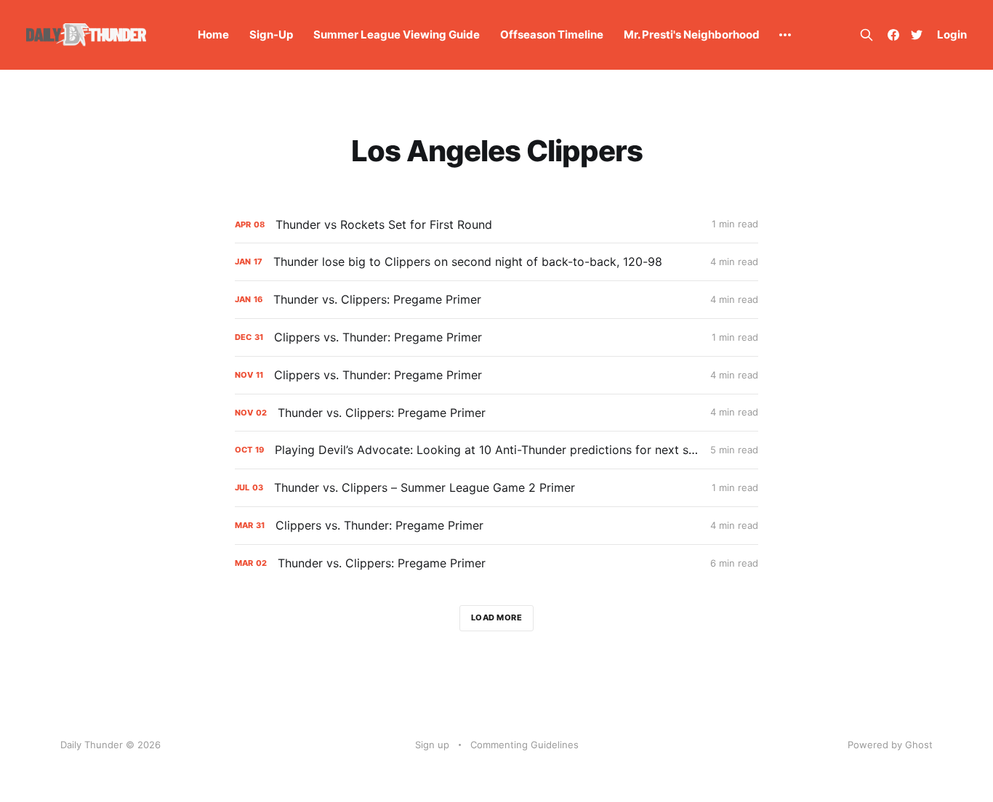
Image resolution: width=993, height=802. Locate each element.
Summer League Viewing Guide (396, 34)
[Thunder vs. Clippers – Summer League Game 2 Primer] (496, 487)
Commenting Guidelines (524, 744)
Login (952, 34)
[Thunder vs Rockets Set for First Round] (496, 224)
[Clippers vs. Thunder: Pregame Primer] (496, 337)
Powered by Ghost (890, 744)
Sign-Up (271, 34)
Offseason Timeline (551, 34)
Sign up (432, 744)
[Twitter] (916, 35)
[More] (785, 35)
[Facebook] (893, 35)
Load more (497, 617)
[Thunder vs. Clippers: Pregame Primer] (496, 299)
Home (213, 34)
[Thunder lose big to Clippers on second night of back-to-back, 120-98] (496, 261)
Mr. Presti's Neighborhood (692, 34)
